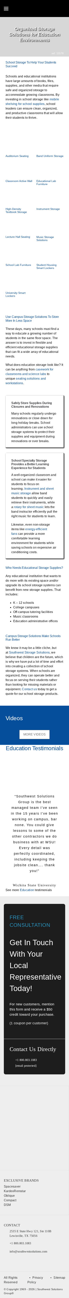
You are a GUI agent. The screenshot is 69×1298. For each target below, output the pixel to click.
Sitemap (59, 1277)
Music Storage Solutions (45, 238)
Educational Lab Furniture (46, 182)
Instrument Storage (48, 208)
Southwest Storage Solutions (29, 652)
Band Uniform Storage (49, 155)
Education (27, 890)
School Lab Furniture (18, 264)
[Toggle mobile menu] (6, 8)
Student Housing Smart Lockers (46, 266)
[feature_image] (19, 143)
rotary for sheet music (29, 507)
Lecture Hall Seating (18, 236)
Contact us (29, 689)
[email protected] (25, 1065)
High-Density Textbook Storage (16, 210)
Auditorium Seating (17, 155)
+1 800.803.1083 (26, 1060)
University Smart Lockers (15, 294)
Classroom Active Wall (19, 181)
